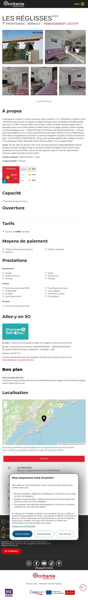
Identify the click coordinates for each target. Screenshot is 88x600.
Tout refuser (65, 534)
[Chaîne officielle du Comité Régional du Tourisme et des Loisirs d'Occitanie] (44, 563)
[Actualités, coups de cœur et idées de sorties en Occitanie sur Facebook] (36, 563)
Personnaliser (44, 534)
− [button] (5, 405)
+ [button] (5, 402)
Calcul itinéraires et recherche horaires (18, 360)
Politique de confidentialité (23, 526)
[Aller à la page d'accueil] (14, 4)
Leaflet (60, 444)
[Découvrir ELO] (83, 587)
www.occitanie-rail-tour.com (13, 383)
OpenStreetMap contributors (77, 444)
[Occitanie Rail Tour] (15, 339)
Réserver (44, 459)
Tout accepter (22, 534)
